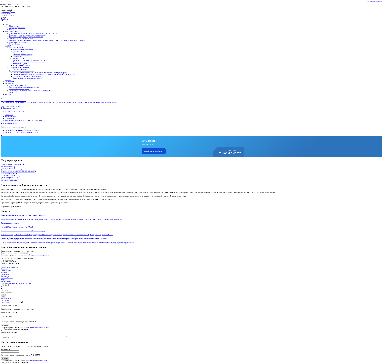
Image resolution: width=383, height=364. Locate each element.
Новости (8, 80)
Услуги (7, 46)
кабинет (5, 19)
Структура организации (17, 28)
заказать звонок (6, 13)
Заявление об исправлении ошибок (21, 38)
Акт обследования (19, 53)
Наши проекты (10, 81)
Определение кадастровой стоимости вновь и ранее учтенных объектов (33, 33)
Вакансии (12, 29)
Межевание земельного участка (23, 49)
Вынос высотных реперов (22, 65)
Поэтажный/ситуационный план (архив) (26, 76)
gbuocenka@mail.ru (8, 12)
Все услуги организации (9, 181)
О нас (7, 24)
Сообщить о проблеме (153, 151)
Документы (9, 83)
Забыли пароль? (6, 298)
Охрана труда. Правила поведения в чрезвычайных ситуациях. (30, 90)
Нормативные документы (17, 85)
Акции (3, 280)
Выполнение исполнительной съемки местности (29, 62)
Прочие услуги (18, 56)
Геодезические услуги (16, 58)
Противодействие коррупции (19, 89)
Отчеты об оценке (15, 44)
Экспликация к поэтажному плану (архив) (27, 78)
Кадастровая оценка (11, 31)
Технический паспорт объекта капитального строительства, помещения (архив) (40, 73)
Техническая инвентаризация (19, 67)
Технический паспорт (20, 69)
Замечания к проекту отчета (18, 42)
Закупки (11, 92)
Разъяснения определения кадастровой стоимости (26, 37)
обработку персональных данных (37, 255)
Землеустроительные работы (22, 55)
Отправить (23, 253)
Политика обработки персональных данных (24, 87)
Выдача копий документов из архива (21, 71)
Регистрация (5, 300)
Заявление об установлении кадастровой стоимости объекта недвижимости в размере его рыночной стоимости (47, 40)
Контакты (8, 94)
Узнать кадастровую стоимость (374, 1)
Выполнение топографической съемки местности (30, 60)
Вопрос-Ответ (5, 274)
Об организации (14, 26)
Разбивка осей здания (20, 64)
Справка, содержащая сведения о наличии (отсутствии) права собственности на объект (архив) (45, 74)
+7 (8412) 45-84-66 (8, 15)
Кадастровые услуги (16, 47)
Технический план (19, 51)
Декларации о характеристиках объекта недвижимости (27, 35)
